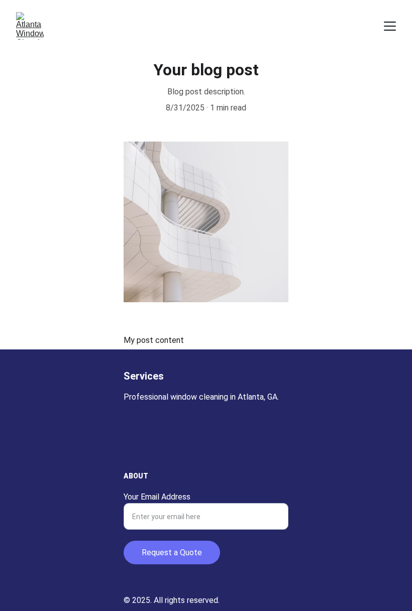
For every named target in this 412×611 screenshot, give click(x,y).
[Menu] (390, 26)
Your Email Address (157, 497)
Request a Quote (172, 552)
